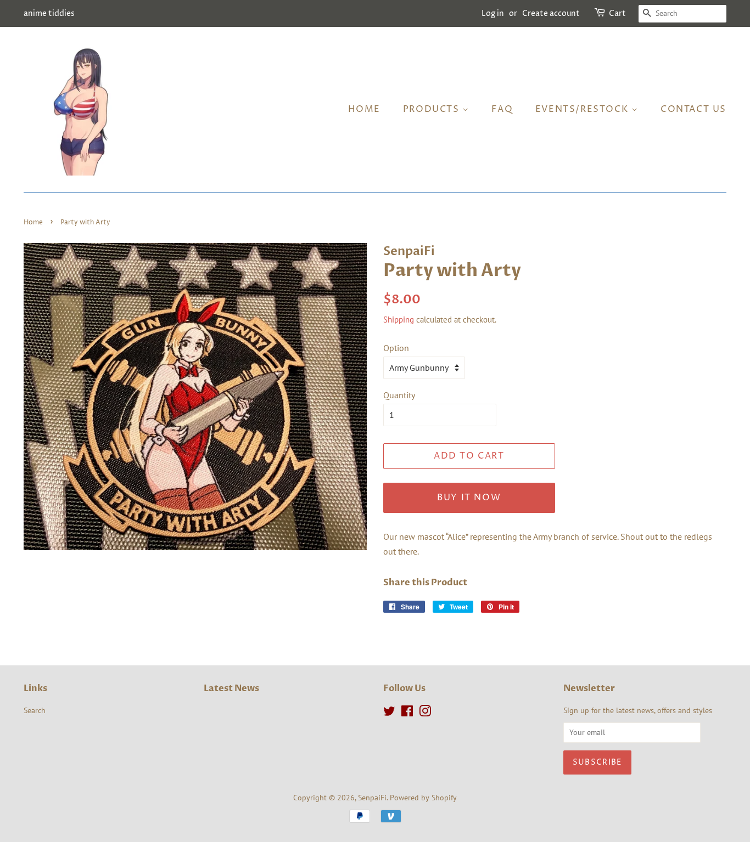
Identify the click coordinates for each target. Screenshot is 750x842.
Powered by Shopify (423, 798)
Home (364, 109)
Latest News (231, 688)
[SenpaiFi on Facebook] (407, 713)
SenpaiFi (372, 798)
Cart (617, 13)
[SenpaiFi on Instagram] (425, 713)
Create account (551, 13)
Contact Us (693, 109)
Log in (493, 13)
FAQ (502, 109)
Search (35, 710)
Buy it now (469, 497)
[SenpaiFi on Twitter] (389, 713)
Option (396, 347)
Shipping (398, 319)
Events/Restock (583, 109)
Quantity (399, 394)
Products (432, 109)
